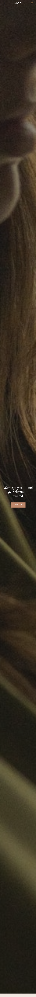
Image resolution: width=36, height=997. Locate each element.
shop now (18, 505)
